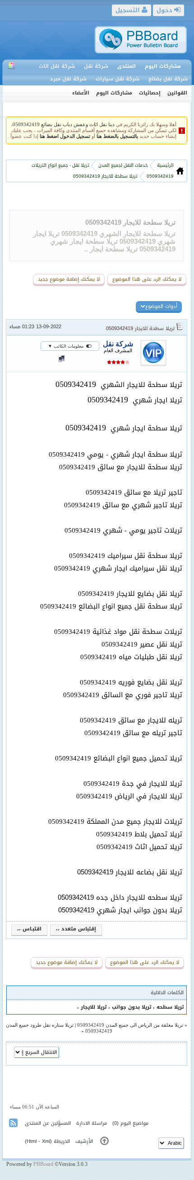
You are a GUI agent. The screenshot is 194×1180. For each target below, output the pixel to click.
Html (32, 1141)
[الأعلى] (104, 1142)
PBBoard (43, 1164)
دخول (165, 10)
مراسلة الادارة (91, 1123)
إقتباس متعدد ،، (76, 929)
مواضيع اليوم (134, 1123)
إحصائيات (150, 93)
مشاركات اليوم (163, 66)
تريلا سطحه (170, 1007)
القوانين (177, 93)
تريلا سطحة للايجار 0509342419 (130, 222)
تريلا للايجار (92, 1007)
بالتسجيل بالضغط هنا (117, 136)
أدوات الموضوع (161, 306)
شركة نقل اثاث (57, 66)
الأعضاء (80, 93)
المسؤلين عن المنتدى (48, 1123)
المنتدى (126, 66)
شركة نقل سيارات (117, 79)
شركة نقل (96, 66)
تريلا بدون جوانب (131, 1007)
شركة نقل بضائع (168, 79)
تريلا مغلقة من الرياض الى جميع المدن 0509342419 (130, 1025)
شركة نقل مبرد (68, 79)
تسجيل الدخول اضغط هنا (65, 136)
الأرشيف (84, 1141)
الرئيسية (165, 165)
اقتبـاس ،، (29, 929)
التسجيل (128, 10)
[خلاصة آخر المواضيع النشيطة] (14, 1124)
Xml (46, 1141)
